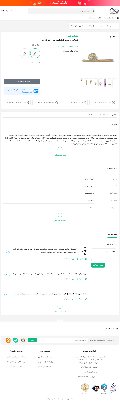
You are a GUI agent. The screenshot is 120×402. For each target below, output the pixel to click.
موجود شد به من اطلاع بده (22, 81)
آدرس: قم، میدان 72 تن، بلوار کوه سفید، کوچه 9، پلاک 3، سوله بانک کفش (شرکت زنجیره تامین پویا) (89, 360)
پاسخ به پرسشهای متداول (16, 357)
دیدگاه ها (92, 115)
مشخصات (104, 115)
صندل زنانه (93, 26)
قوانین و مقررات (16, 366)
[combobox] (60, 11)
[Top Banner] (60, 3)
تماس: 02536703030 (89, 367)
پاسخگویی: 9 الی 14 (89, 372)
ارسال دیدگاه (98, 265)
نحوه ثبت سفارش (45, 357)
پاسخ (8, 251)
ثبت (32, 340)
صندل (103, 26)
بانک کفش (113, 26)
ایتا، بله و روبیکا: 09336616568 (89, 377)
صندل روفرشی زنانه (78, 26)
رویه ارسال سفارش (45, 362)
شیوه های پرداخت (45, 366)
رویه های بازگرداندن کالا (16, 362)
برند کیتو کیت (73, 36)
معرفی (113, 115)
